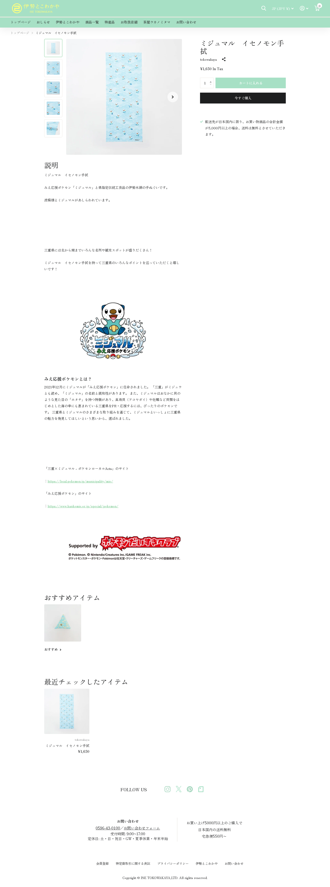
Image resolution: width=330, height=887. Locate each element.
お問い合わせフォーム (142, 827)
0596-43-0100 (108, 827)
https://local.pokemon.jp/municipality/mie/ (80, 481)
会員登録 (102, 863)
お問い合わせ (186, 22)
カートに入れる (251, 83)
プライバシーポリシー (173, 863)
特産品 (110, 22)
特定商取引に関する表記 (133, 863)
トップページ (20, 22)
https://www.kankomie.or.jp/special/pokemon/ (83, 505)
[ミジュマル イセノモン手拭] (66, 711)
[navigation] (53, 48)
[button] (172, 97)
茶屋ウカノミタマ (156, 22)
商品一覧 (92, 22)
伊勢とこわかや (67, 22)
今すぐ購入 (243, 98)
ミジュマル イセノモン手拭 (67, 745)
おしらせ (43, 22)
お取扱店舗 (129, 22)
